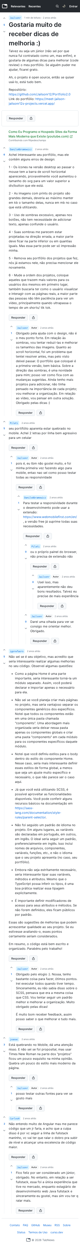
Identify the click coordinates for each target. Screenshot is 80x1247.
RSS (57, 1225)
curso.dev (56, 1232)
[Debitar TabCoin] (4, 31)
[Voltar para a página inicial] (28, 1239)
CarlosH (14, 1118)
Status (21, 1232)
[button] (4, 291)
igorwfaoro (16, 651)
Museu (47, 1225)
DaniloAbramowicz (21, 149)
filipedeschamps (37, 140)
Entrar (73, 6)
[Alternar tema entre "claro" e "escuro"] (64, 6)
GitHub (35, 1225)
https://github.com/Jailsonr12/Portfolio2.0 (39, 94)
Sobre (66, 1225)
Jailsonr (15, 18)
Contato (15, 1225)
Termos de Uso (37, 1232)
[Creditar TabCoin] (4, 18)
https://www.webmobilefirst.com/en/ (50, 517)
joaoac (14, 1039)
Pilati (14, 423)
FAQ (25, 1225)
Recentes (35, 6)
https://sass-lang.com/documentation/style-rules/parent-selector (38, 812)
